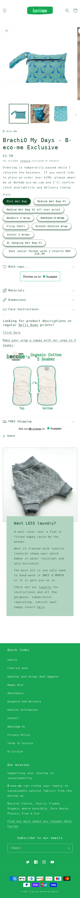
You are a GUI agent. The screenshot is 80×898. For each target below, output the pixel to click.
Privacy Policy (18, 734)
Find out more (17, 668)
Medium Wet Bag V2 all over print (33, 209)
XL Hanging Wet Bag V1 (24, 242)
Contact (13, 718)
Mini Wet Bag (17, 201)
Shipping (25, 161)
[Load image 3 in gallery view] (61, 113)
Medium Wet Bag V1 (51, 201)
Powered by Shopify (49, 891)
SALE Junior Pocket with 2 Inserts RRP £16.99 (40, 252)
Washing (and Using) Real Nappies (33, 676)
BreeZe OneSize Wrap (52, 226)
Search (12, 659)
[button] (5, 10)
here (40, 607)
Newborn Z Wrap (18, 217)
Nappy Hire (15, 684)
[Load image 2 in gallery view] (40, 113)
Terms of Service (20, 743)
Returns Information (22, 709)
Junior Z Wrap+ (18, 234)
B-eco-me (34, 891)
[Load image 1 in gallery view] (18, 113)
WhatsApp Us (16, 726)
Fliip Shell (16, 226)
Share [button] (11, 435)
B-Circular (15, 751)
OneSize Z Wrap (52, 217)
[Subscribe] (68, 848)
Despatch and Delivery (24, 701)
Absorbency (15, 693)
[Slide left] (4, 115)
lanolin (45, 587)
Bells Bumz (28, 325)
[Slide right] (76, 115)
